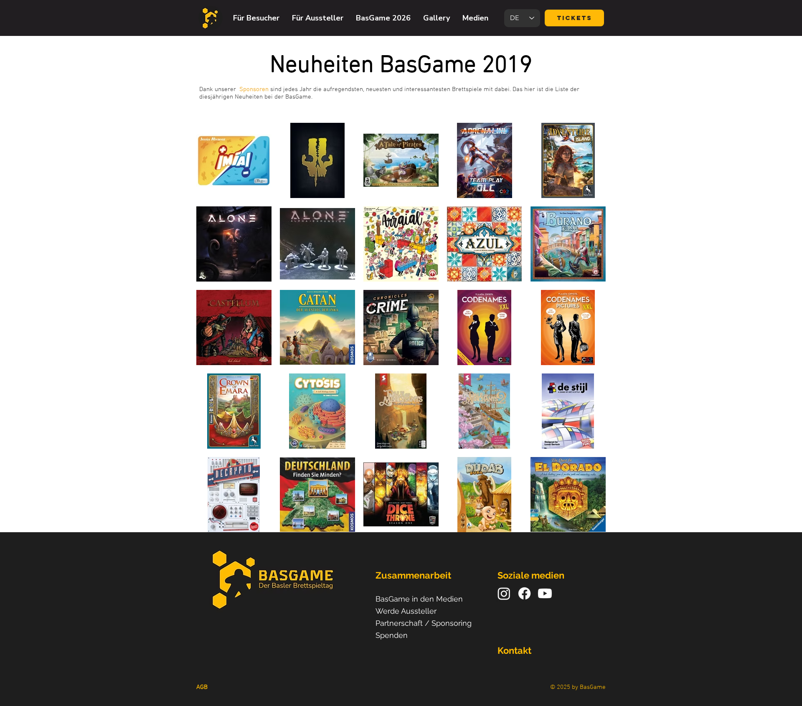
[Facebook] (524, 593)
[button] (256, 18)
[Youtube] (545, 593)
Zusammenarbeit (413, 575)
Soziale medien (530, 575)
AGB (202, 687)
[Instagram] (504, 593)
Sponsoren (254, 89)
